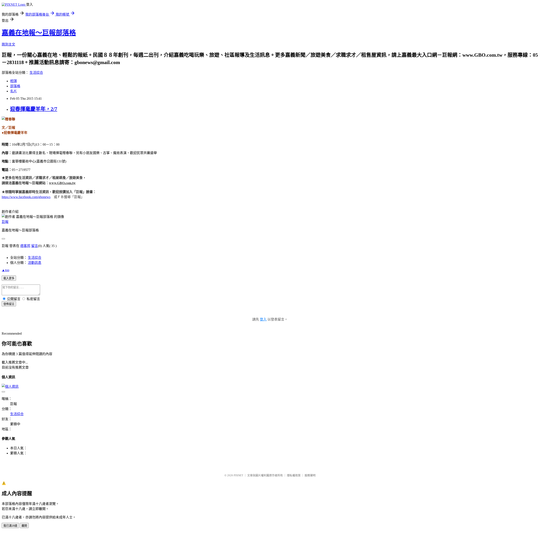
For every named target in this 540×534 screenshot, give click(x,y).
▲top (5, 270)
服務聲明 (310, 475)
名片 (13, 91)
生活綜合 (36, 72)
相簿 (13, 81)
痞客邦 (25, 246)
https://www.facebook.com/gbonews (26, 197)
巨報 (5, 222)
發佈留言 (8, 304)
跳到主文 (8, 44)
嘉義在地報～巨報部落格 (39, 32)
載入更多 (8, 278)
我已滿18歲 (10, 525)
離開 (24, 525)
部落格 (15, 86)
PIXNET (238, 475)
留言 (34, 246)
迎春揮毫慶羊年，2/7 (33, 109)
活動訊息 (34, 262)
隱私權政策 (294, 475)
